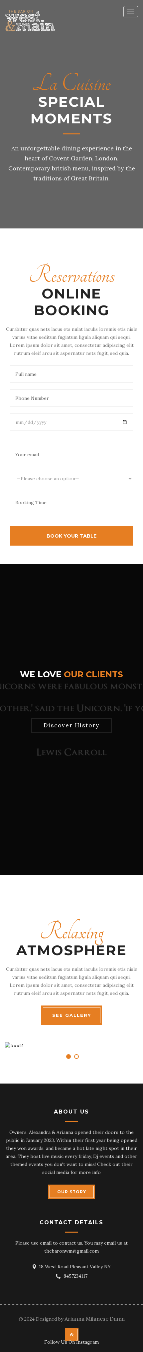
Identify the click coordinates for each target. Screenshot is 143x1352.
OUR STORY (71, 1191)
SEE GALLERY (71, 1015)
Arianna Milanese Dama (95, 1318)
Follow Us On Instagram (71, 1342)
